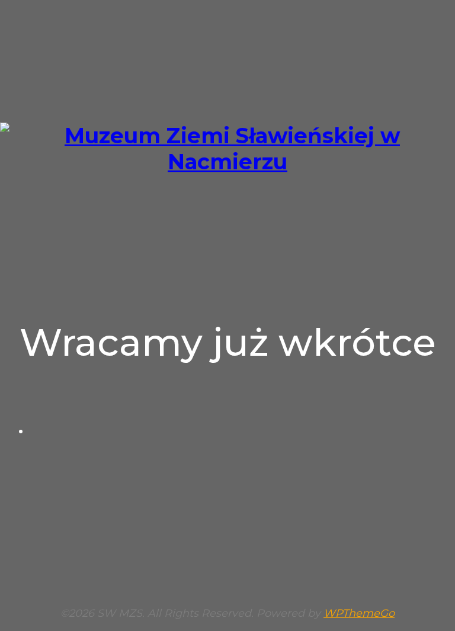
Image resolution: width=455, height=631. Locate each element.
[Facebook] (239, 430)
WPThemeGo (359, 613)
